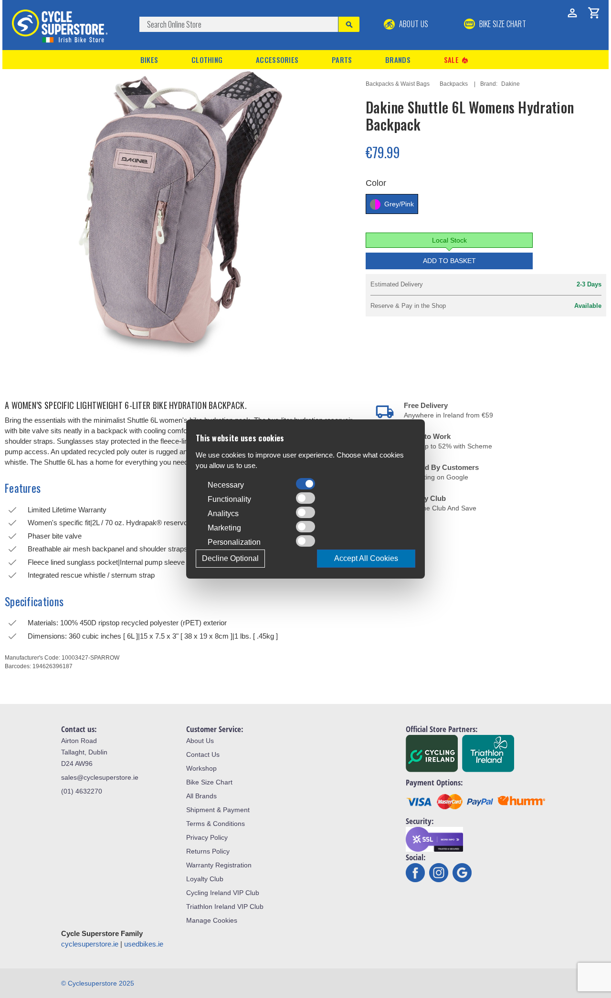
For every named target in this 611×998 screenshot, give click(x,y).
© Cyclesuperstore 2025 (97, 983)
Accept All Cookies (366, 558)
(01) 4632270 (81, 791)
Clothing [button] (206, 59)
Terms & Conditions (215, 823)
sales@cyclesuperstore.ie (99, 777)
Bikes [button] (149, 59)
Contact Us (203, 754)
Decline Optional (230, 558)
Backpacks (454, 84)
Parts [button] (342, 59)
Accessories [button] (277, 59)
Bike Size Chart (209, 782)
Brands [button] (398, 59)
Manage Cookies (211, 920)
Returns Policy (208, 851)
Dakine (510, 84)
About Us (412, 24)
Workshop (201, 768)
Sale (457, 59)
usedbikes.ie (143, 944)
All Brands (201, 796)
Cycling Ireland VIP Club (222, 892)
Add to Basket (449, 261)
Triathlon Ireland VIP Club (224, 906)
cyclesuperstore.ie (89, 944)
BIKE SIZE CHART (501, 24)
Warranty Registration (219, 865)
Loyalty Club (204, 879)
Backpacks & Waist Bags (398, 84)
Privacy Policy (207, 837)
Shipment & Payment (218, 810)
